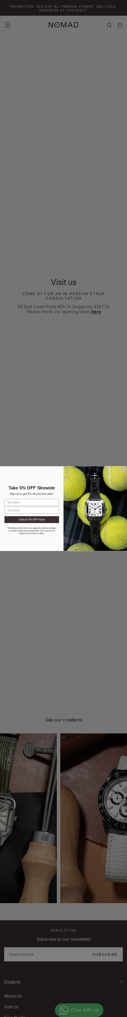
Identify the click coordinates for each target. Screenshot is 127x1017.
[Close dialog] (124, 469)
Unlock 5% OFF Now (32, 519)
